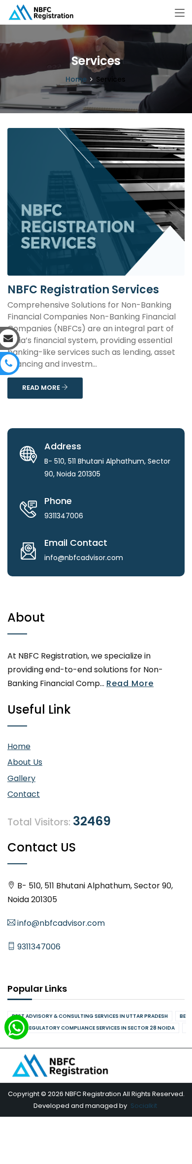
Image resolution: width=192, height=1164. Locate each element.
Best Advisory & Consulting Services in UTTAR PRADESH (90, 1016)
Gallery (21, 778)
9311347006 (38, 946)
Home (76, 79)
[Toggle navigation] (180, 13)
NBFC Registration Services (83, 289)
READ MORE (42, 387)
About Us (24, 762)
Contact (23, 794)
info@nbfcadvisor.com (60, 923)
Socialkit (143, 1105)
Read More (130, 683)
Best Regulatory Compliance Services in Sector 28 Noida (93, 1028)
